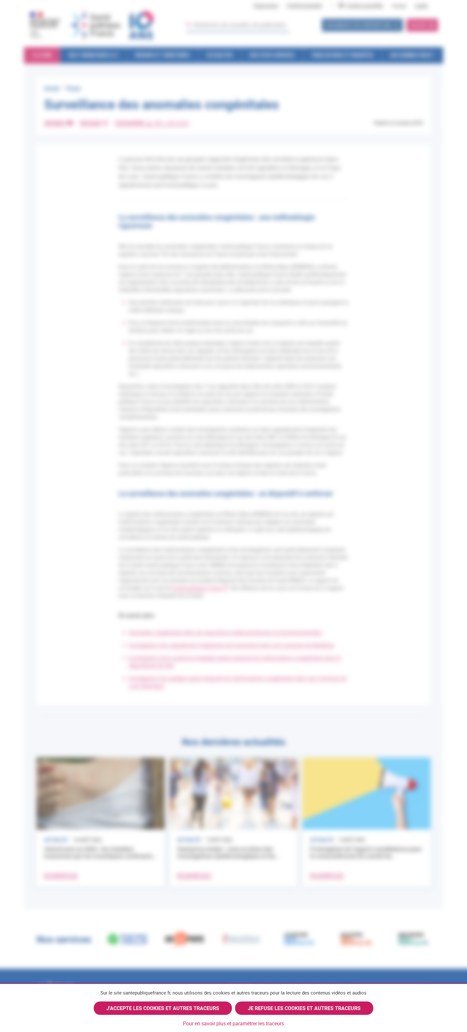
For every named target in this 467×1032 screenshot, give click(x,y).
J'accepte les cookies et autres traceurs (162, 1008)
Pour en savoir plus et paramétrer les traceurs (233, 1023)
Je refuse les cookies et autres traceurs (304, 1008)
